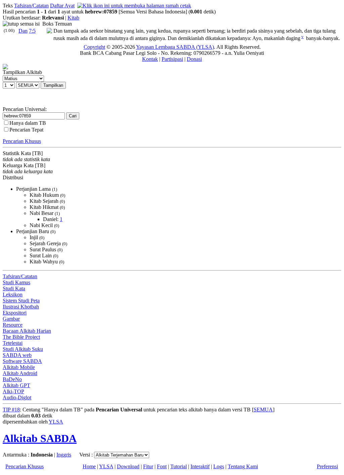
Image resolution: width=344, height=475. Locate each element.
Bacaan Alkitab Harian (27, 331)
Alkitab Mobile (19, 367)
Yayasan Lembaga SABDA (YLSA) (175, 47)
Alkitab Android (20, 373)
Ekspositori (15, 313)
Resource (13, 325)
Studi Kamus (16, 282)
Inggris (63, 455)
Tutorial (178, 466)
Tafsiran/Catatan (31, 5)
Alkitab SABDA (40, 438)
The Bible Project (21, 337)
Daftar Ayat (62, 5)
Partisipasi (172, 59)
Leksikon (13, 294)
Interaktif (200, 466)
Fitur (148, 466)
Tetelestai (13, 343)
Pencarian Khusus (22, 141)
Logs (218, 466)
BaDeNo (12, 379)
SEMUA (263, 409)
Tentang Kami (243, 466)
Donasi (194, 59)
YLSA (56, 422)
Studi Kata (14, 288)
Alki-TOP (13, 391)
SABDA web (17, 355)
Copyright (94, 47)
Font (162, 466)
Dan (23, 31)
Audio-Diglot (17, 397)
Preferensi (327, 466)
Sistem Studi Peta (21, 300)
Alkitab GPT (16, 385)
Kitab (73, 18)
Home (89, 466)
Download (128, 466)
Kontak (150, 59)
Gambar (11, 319)
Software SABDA (22, 361)
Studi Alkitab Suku (23, 349)
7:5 (32, 31)
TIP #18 (11, 409)
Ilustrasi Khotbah (21, 306)
